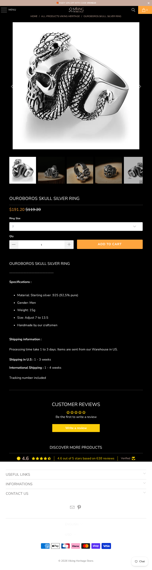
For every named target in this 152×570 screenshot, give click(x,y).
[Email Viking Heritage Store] (72, 508)
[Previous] (12, 86)
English (71, 524)
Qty (11, 236)
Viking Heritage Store (80, 561)
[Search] (133, 10)
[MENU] (2, 10)
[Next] (140, 86)
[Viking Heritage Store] (76, 10)
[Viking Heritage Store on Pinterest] (79, 508)
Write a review (76, 428)
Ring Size (14, 218)
